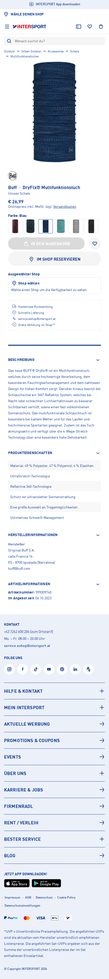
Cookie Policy (66, 897)
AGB (28, 897)
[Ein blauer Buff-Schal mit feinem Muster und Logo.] (54, 112)
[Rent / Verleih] (54, 822)
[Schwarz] (91, 226)
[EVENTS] (54, 757)
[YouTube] (49, 669)
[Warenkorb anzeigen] (101, 27)
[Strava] (88, 669)
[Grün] (30, 226)
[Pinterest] (62, 669)
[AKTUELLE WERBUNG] (54, 724)
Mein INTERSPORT (24, 707)
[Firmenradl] (54, 806)
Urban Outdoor (31, 51)
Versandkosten (64, 206)
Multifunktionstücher (24, 56)
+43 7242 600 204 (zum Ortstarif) (28, 631)
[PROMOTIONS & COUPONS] (54, 740)
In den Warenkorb (50, 243)
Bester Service (22, 839)
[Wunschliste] (90, 27)
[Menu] (7, 27)
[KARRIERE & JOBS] (54, 790)
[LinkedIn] (75, 669)
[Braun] (15, 226)
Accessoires (56, 51)
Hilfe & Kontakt (23, 691)
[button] (54, 360)
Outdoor (9, 51)
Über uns (15, 773)
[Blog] (54, 855)
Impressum (13, 897)
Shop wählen (29, 283)
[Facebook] (22, 669)
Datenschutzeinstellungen (22, 905)
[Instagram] (9, 669)
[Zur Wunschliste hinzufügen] (95, 243)
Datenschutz (44, 897)
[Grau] (76, 226)
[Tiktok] (35, 669)
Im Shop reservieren (59, 259)
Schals (74, 51)
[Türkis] (61, 226)
